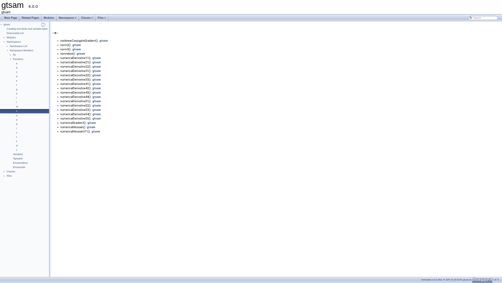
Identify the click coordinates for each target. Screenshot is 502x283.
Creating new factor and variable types (27, 29)
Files (102, 18)
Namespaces (68, 18)
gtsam (7, 24)
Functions (18, 59)
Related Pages (30, 17)
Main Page (10, 17)
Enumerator (19, 167)
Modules (49, 17)
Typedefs (18, 158)
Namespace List (18, 46)
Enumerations (20, 163)
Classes (87, 18)
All (14, 54)
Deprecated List (15, 33)
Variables (18, 154)
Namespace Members (21, 50)
